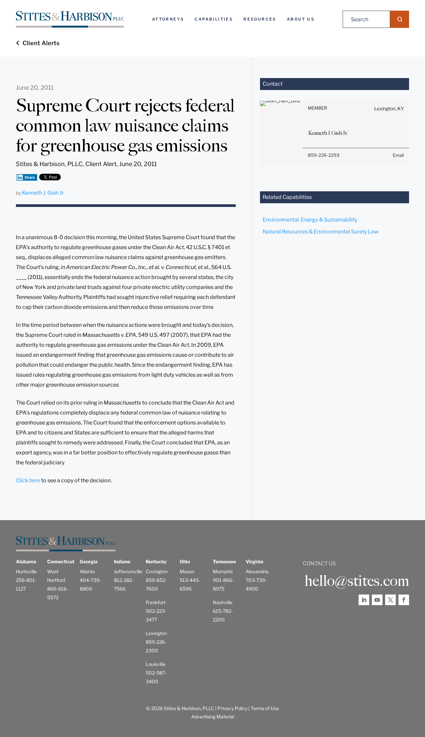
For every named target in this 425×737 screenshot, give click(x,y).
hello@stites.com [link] (356, 581)
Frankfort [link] (155, 602)
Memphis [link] (223, 571)
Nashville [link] (222, 602)
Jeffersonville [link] (128, 571)
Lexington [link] (156, 633)
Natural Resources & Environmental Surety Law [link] (321, 232)
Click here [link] (28, 480)
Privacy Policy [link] (232, 708)
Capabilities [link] (214, 19)
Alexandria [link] (257, 571)
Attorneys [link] (168, 19)
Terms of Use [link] (265, 708)
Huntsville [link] (26, 571)
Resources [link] (259, 19)
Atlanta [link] (87, 571)
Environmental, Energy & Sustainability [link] (310, 220)
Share (30, 177)
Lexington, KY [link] (389, 108)
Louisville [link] (155, 664)
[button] (399, 19)
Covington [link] (157, 571)
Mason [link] (187, 571)
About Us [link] (300, 19)
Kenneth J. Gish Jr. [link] (43, 193)
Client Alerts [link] (41, 43)
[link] (70, 19)
